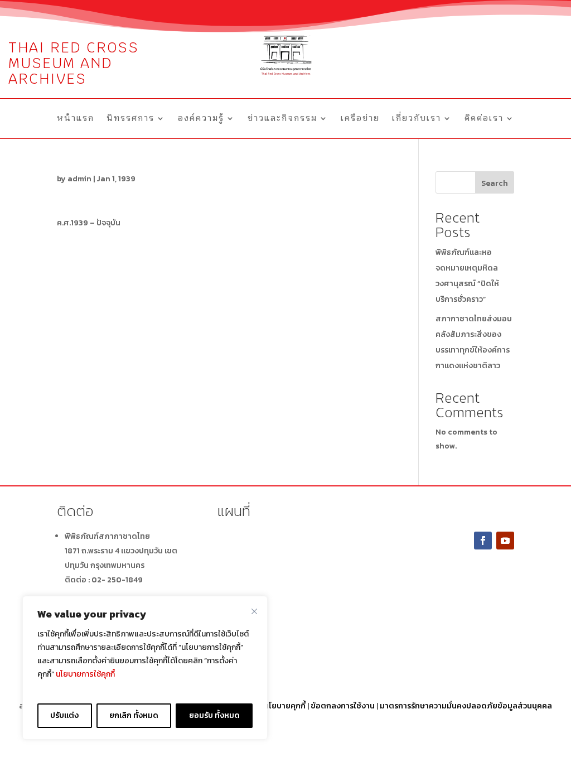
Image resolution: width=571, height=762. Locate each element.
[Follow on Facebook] (483, 540)
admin (79, 179)
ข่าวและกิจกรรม (282, 118)
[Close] (254, 611)
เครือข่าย (360, 118)
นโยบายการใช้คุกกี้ (85, 674)
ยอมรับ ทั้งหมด (214, 715)
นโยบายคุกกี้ (285, 706)
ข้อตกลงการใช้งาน (343, 706)
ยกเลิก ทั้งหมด (133, 715)
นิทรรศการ (130, 118)
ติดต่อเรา (484, 118)
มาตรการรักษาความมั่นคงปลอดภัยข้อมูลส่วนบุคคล (466, 706)
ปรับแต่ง (64, 715)
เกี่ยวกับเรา (416, 118)
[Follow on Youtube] (505, 540)
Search (494, 183)
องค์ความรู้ (201, 118)
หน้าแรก (75, 118)
